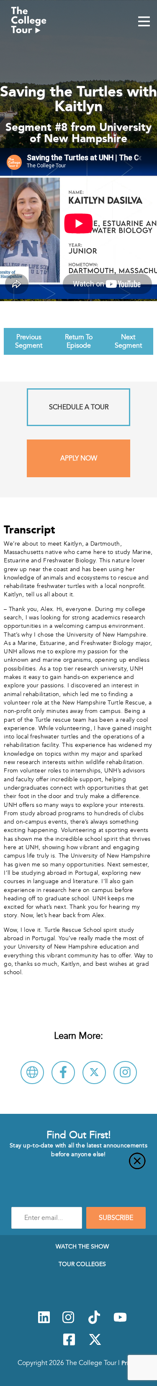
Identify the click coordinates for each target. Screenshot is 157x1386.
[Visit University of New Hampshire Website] (32, 1072)
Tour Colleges (82, 1264)
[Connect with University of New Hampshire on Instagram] (125, 1072)
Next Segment (128, 341)
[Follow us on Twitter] (95, 1344)
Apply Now (78, 458)
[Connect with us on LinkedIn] (44, 1322)
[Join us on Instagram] (68, 1322)
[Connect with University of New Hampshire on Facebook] (63, 1072)
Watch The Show (82, 1246)
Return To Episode (79, 341)
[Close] (78, 1165)
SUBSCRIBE (116, 1218)
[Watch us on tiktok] (94, 1322)
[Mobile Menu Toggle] (144, 22)
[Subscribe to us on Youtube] (120, 1322)
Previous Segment (28, 341)
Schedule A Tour (78, 407)
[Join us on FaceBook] (69, 1344)
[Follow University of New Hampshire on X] (94, 1072)
